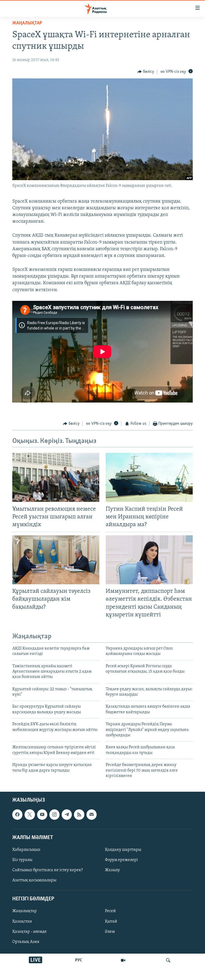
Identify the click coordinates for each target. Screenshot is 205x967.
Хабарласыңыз (26, 850)
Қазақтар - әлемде (29, 932)
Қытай (111, 921)
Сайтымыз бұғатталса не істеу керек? (47, 870)
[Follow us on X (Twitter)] (30, 815)
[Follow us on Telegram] (67, 815)
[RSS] (79, 815)
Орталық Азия (25, 942)
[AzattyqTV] (123, 960)
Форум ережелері (121, 860)
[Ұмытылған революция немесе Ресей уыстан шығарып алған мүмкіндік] (55, 477)
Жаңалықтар (24, 911)
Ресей (110, 911)
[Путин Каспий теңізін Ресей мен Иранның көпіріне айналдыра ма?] (149, 477)
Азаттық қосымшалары (34, 880)
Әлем (110, 932)
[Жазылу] (91, 815)
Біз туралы (22, 860)
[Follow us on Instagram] (54, 815)
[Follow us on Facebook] (17, 815)
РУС (78, 960)
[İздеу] (168, 960)
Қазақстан (22, 921)
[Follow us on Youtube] (42, 815)
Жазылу (112, 870)
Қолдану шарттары (123, 850)
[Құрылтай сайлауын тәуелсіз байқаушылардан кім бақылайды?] (55, 559)
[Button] (145, 71)
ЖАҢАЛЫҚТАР (27, 23)
